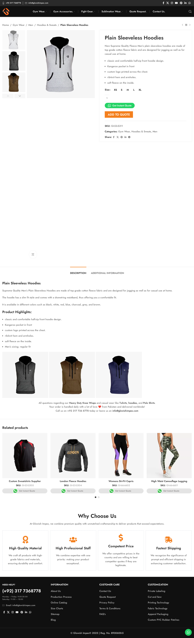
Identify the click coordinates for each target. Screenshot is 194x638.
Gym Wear (19, 25)
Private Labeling (156, 591)
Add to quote (119, 114)
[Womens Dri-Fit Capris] (121, 455)
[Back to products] (186, 25)
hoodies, (133, 403)
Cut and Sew (154, 597)
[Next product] (190, 25)
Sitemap (55, 614)
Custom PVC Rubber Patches (163, 620)
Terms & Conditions (109, 608)
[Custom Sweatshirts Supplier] (24, 455)
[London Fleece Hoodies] (73, 455)
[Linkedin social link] (185, 3)
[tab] (78, 271)
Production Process (61, 597)
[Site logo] (5, 11)
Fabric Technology (157, 608)
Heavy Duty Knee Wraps (82, 403)
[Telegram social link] (129, 137)
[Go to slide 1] (95, 497)
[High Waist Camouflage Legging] (169, 455)
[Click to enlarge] (33, 254)
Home (5, 25)
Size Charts (57, 608)
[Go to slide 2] (98, 497)
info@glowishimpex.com (125, 411)
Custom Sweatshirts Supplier (25, 481)
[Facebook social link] (163, 3)
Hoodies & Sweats (47, 25)
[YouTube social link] (176, 3)
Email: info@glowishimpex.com (20, 605)
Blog (53, 620)
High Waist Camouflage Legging (169, 481)
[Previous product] (182, 25)
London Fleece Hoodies (73, 481)
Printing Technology (158, 602)
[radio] (115, 89)
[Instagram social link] (172, 3)
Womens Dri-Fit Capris (121, 481)
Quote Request (107, 597)
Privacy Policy (106, 602)
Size (107, 89)
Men (30, 25)
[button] (7, 96)
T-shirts (123, 403)
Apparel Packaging (158, 614)
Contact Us (105, 591)
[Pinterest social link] (181, 3)
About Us (56, 591)
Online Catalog (59, 602)
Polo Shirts (149, 403)
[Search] (190, 11)
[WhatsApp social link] (190, 3)
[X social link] (167, 3)
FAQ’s (102, 614)
